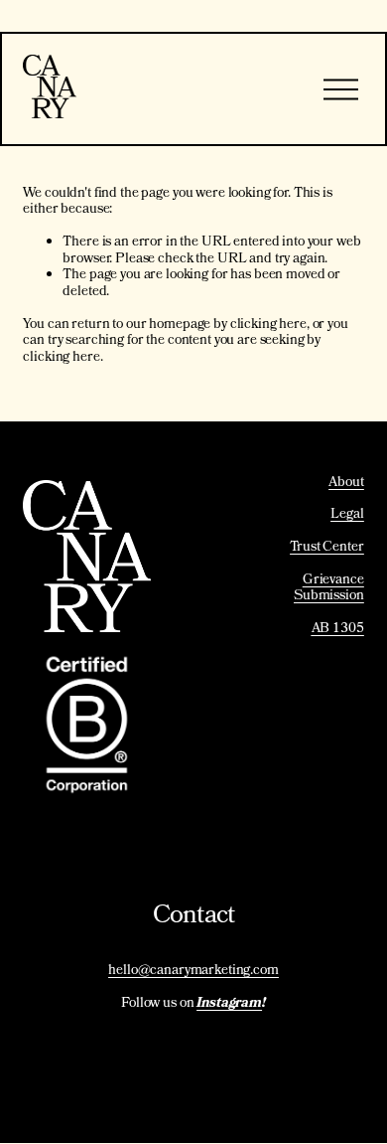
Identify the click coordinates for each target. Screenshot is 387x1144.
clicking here (268, 325)
